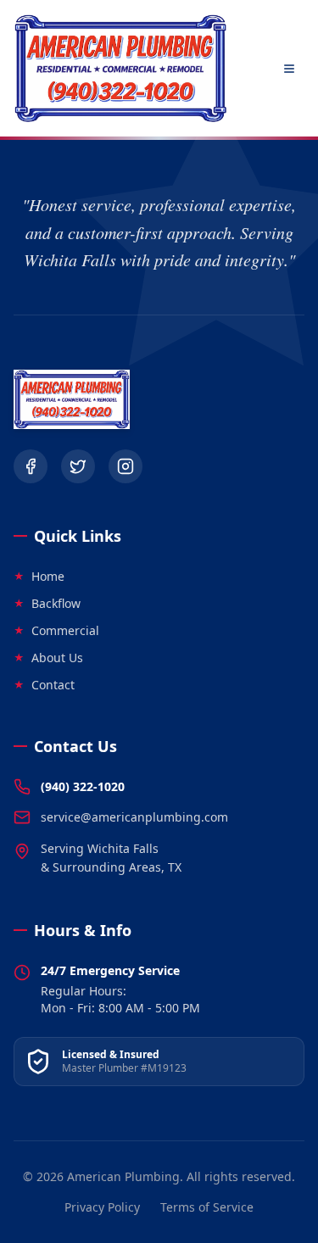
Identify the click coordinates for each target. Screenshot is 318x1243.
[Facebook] (30, 466)
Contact (44, 685)
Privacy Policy (102, 1207)
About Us (48, 657)
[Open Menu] (289, 68)
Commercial (56, 630)
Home (39, 576)
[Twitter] (78, 466)
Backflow (47, 603)
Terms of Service (207, 1207)
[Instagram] (125, 466)
